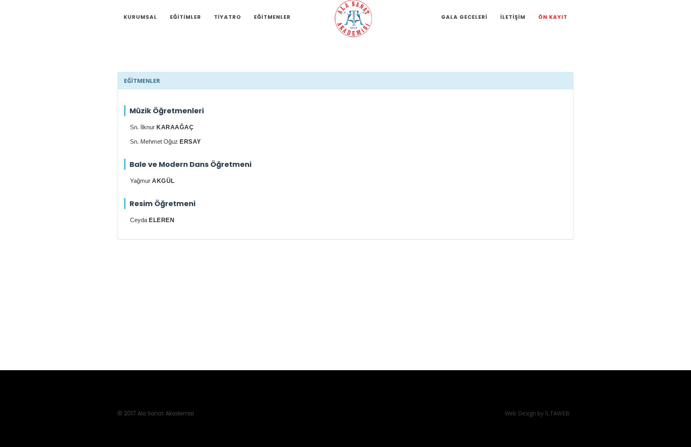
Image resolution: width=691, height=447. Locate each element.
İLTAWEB (557, 413)
